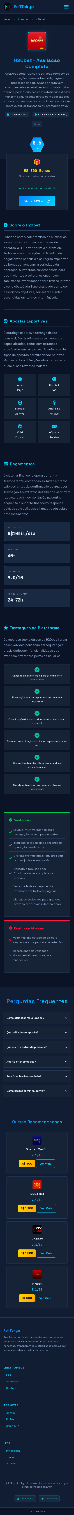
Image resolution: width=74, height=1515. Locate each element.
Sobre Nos (12, 1381)
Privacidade (13, 1450)
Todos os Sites (37, 1511)
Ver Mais (45, 1163)
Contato (11, 1388)
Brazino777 (12, 1425)
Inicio (9, 1375)
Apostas (23, 19)
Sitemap (11, 1463)
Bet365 (11, 1412)
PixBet (10, 1419)
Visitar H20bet (34, 201)
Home (7, 19)
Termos (10, 1457)
